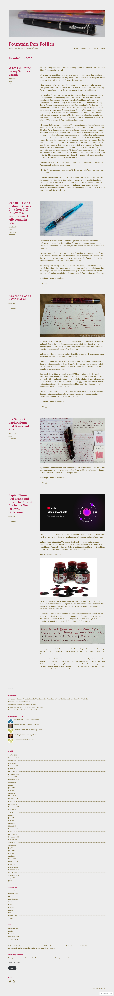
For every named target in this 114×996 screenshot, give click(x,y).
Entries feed (12, 934)
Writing (10, 918)
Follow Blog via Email (15, 954)
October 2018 (12, 777)
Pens (9, 913)
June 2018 (11, 788)
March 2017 (12, 826)
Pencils (10, 910)
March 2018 (12, 796)
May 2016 (11, 853)
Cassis (69, 258)
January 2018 (12, 801)
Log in (10, 931)
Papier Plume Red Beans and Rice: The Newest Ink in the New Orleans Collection (20, 504)
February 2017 (13, 829)
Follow (12, 968)
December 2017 (13, 804)
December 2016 (13, 834)
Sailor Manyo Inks (30, 735)
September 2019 (13, 758)
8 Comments (12, 438)
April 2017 (11, 823)
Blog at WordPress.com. (99, 988)
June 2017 (11, 818)
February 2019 (13, 766)
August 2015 (12, 878)
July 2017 (11, 815)
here (56, 256)
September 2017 (13, 812)
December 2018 (13, 771)
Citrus (55, 258)
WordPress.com (13, 939)
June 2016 (11, 850)
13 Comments (12, 232)
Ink (9, 896)
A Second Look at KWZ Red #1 (21, 297)
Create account (13, 928)
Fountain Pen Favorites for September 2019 (22, 710)
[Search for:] (16, 688)
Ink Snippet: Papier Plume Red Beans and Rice (19, 424)
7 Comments (12, 84)
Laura (10, 81)
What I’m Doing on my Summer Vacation (20, 71)
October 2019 (12, 755)
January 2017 (12, 831)
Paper (10, 904)
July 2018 (11, 785)
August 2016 (12, 845)
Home (76, 48)
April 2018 (11, 793)
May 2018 (11, 790)
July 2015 (11, 881)
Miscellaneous (13, 899)
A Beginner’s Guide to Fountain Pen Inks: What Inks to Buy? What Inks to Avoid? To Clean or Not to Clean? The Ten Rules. (48, 699)
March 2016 (12, 859)
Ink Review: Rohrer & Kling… (31, 719)
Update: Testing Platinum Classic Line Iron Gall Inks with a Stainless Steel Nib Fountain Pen (20, 213)
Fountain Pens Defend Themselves (19, 702)
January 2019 (12, 769)
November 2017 (13, 807)
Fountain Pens (13, 893)
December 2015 (13, 867)
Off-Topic (11, 902)
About (96, 48)
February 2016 (13, 861)
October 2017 (12, 809)
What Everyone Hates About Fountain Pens (22, 704)
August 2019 (12, 760)
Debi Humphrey (18, 735)
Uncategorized (13, 915)
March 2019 (12, 763)
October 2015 (12, 872)
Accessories (12, 891)
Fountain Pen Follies (31, 44)
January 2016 (12, 864)
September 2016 (13, 842)
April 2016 (11, 856)
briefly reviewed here (96, 547)
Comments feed (13, 936)
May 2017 (11, 820)
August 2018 (12, 782)
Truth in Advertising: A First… (33, 730)
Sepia (61, 258)
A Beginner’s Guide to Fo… (32, 725)
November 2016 (13, 837)
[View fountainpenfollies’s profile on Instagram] (14, 981)
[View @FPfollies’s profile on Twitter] (10, 981)
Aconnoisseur (17, 740)
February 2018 (13, 799)
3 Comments (12, 308)
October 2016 (12, 840)
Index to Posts (85, 48)
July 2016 (11, 848)
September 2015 (13, 875)
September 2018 (13, 779)
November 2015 (13, 870)
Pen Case (11, 907)
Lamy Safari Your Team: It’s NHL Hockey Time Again (25, 707)
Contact (102, 48)
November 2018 (13, 774)
